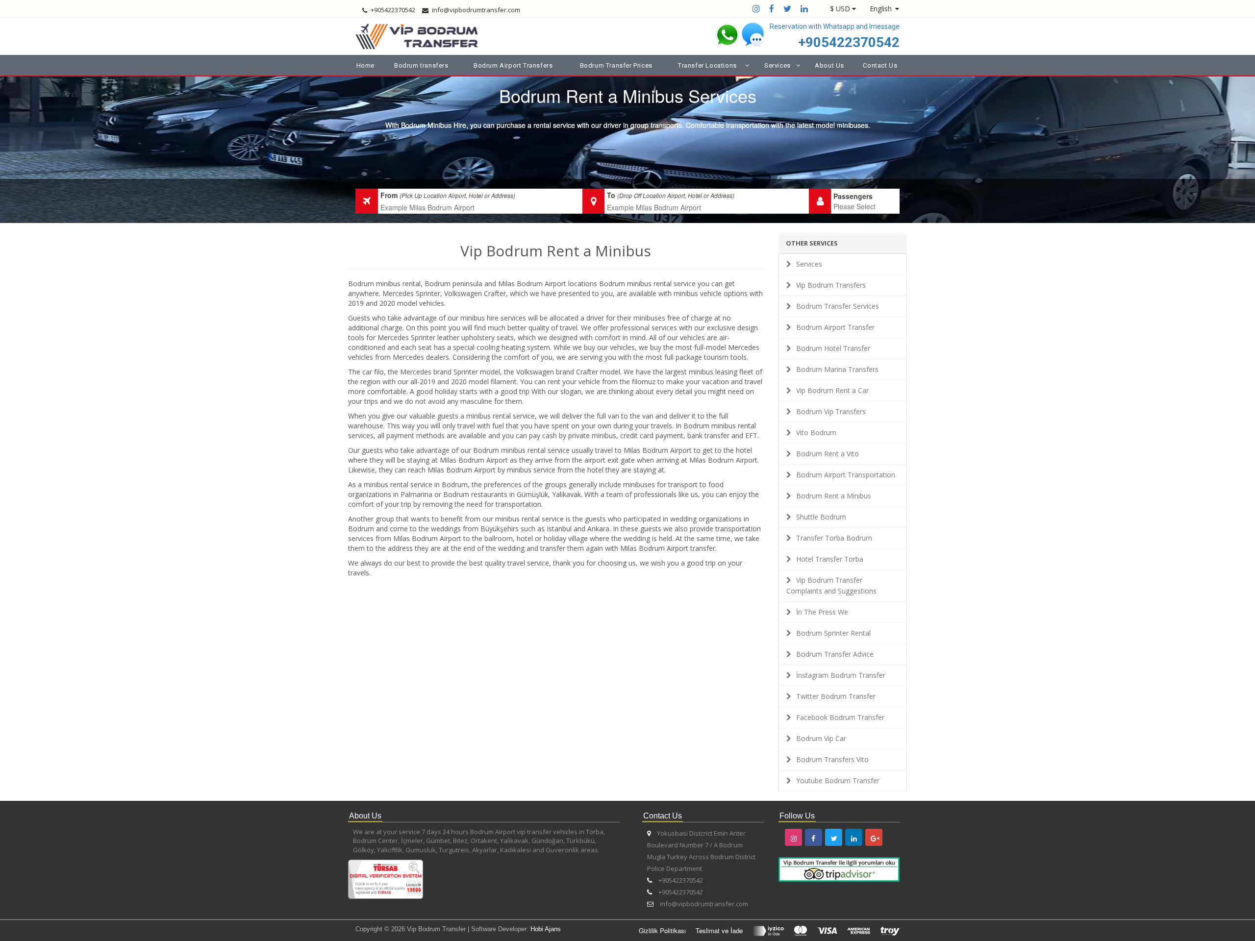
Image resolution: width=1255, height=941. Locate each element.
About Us (829, 65)
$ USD (840, 8)
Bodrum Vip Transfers (831, 411)
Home (365, 65)
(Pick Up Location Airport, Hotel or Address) (457, 195)
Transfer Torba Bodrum (834, 538)
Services (809, 264)
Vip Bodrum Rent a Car (832, 390)
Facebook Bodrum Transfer (840, 717)
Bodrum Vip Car (821, 738)
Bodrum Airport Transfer (835, 327)
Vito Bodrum (816, 432)
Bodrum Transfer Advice (835, 654)
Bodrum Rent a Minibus (833, 495)
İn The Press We (822, 612)
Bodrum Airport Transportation (845, 474)
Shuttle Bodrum (821, 516)
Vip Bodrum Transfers (831, 285)
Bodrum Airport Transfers (513, 65)
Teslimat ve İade (719, 930)
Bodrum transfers (421, 65)
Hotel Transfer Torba (829, 559)
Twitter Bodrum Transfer (836, 696)
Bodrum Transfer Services (837, 306)
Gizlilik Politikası (662, 930)
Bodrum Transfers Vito (832, 759)
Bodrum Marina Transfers (837, 369)
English (881, 8)
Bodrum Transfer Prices (616, 65)
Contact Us (880, 65)
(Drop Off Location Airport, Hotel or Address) (675, 195)
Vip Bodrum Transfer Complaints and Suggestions (831, 585)
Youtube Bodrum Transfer (837, 780)
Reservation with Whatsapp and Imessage (835, 26)
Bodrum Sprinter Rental (833, 633)
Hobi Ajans (545, 929)
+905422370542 (849, 42)
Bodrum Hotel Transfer (833, 348)
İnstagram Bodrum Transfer (840, 675)
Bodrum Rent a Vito (827, 453)
